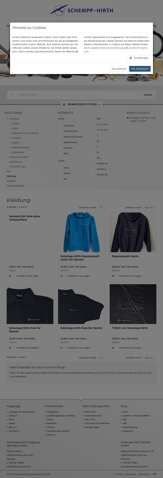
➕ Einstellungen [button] (139, 57)
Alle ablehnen (119, 68)
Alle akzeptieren (140, 68)
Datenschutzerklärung (111, 47)
